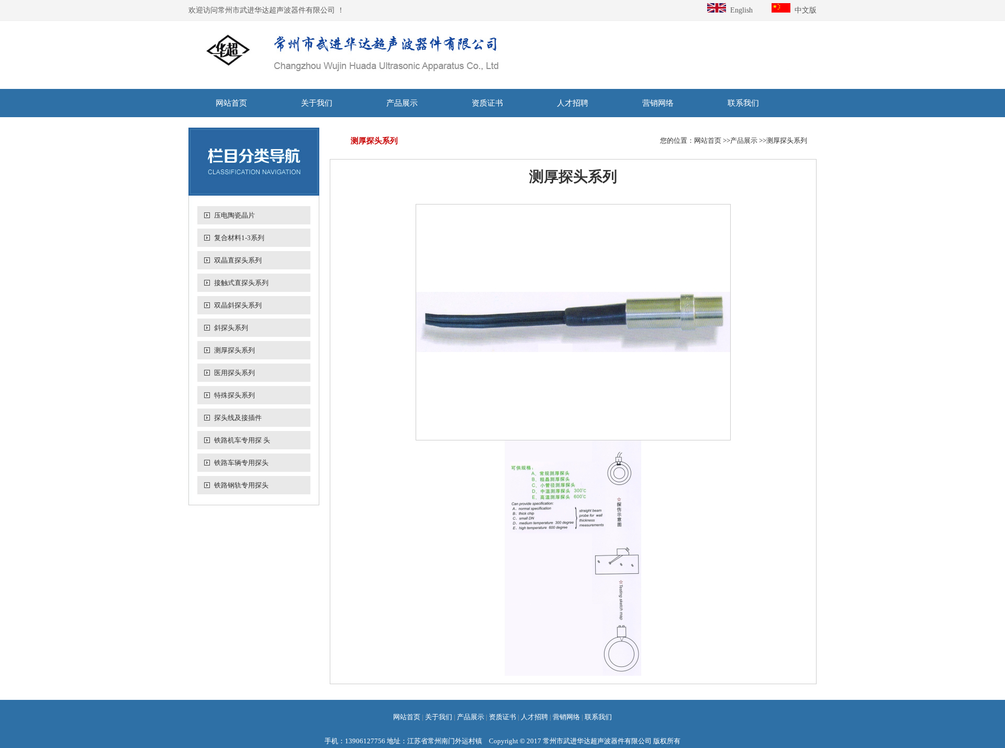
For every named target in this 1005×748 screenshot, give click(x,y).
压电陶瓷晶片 (234, 215)
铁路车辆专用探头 (241, 463)
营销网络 (658, 103)
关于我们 (316, 103)
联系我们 (743, 103)
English (739, 10)
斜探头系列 (231, 328)
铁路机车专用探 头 (242, 440)
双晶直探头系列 (238, 260)
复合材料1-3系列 (239, 238)
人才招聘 (572, 103)
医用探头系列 (234, 373)
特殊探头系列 (234, 395)
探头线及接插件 (238, 418)
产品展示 (402, 103)
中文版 (803, 10)
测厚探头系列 (234, 350)
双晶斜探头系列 (238, 305)
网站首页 (231, 103)
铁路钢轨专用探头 (241, 485)
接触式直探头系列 (241, 283)
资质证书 (487, 103)
